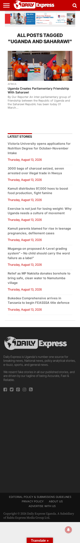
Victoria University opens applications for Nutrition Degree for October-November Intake (39, 148)
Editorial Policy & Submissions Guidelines (40, 497)
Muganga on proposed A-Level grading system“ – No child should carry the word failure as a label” (39, 253)
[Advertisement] (40, 441)
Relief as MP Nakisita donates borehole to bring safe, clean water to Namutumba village (39, 278)
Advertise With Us (42, 506)
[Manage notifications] (68, 529)
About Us (56, 501)
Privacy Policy (33, 501)
